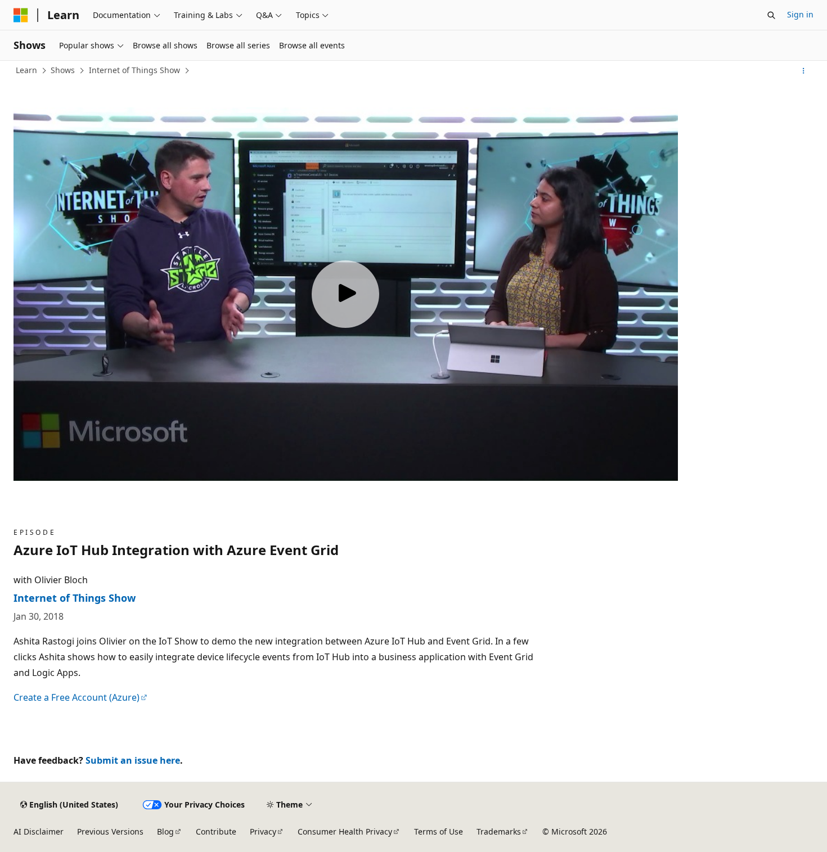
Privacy (263, 831)
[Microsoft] (21, 15)
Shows (63, 70)
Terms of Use (438, 831)
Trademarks (499, 831)
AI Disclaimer (39, 831)
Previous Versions (110, 831)
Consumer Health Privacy (345, 831)
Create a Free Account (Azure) (77, 697)
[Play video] (345, 294)
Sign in (800, 14)
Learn (26, 70)
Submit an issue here (133, 760)
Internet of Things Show (134, 70)
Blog (165, 831)
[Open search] (771, 15)
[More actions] (803, 71)
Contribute (216, 831)
